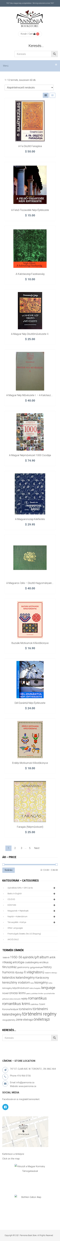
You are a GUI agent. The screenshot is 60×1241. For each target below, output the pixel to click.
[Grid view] (46, 95)
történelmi (25, 1009)
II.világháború (34, 972)
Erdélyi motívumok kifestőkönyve (30, 762)
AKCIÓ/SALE (13, 939)
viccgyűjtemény (8, 1020)
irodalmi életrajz (51, 973)
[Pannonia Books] (30, 19)
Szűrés (8, 870)
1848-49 (5, 957)
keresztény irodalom (16, 982)
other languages (15, 928)
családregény (32, 962)
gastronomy (23, 967)
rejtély (24, 998)
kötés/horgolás (35, 988)
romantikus (37, 998)
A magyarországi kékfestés (30, 519)
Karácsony (42, 977)
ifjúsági (19, 972)
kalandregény (25, 977)
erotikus (43, 962)
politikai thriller (37, 993)
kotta (50, 983)
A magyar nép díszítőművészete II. (30, 334)
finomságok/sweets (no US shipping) (24, 934)
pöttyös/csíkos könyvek (11, 999)
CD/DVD (11, 899)
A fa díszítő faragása (30, 146)
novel (5, 993)
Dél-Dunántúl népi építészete (30, 702)
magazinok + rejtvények (18, 911)
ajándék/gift (31, 957)
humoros (8, 972)
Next (36, 848)
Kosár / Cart (27, 34)
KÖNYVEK (12, 905)
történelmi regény (39, 1014)
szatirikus (34, 1004)
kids (32, 983)
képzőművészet (20, 988)
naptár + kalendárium (17, 916)
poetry (28, 994)
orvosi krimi (17, 993)
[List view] (52, 95)
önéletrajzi (42, 1019)
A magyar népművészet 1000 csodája (30, 455)
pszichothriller (49, 994)
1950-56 (16, 957)
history (48, 967)
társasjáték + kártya (17, 922)
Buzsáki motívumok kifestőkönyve (30, 643)
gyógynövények (36, 967)
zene (19, 1019)
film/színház (9, 967)
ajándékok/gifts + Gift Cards (20, 888)
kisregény (41, 982)
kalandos (8, 977)
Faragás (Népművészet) (30, 826)
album (44, 957)
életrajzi (28, 1019)
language (48, 988)
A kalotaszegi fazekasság (30, 273)
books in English (15, 893)
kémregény (7, 988)
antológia (18, 962)
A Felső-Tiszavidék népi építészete (30, 210)
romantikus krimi (16, 1003)
